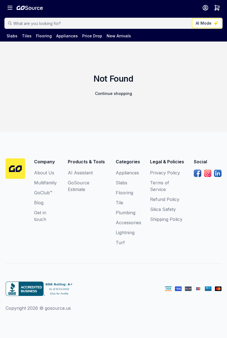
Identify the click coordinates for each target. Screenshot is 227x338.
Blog (38, 202)
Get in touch (40, 216)
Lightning (125, 232)
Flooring (124, 192)
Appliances (127, 173)
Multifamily (45, 182)
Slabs (121, 182)
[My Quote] (217, 7)
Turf (120, 242)
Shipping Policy (166, 219)
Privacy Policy (165, 173)
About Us (44, 173)
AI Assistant (80, 173)
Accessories (128, 222)
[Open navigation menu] (10, 7)
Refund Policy (164, 199)
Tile (119, 202)
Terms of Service (159, 186)
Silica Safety (163, 209)
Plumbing (125, 212)
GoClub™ (43, 192)
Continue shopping (113, 93)
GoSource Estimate (78, 186)
